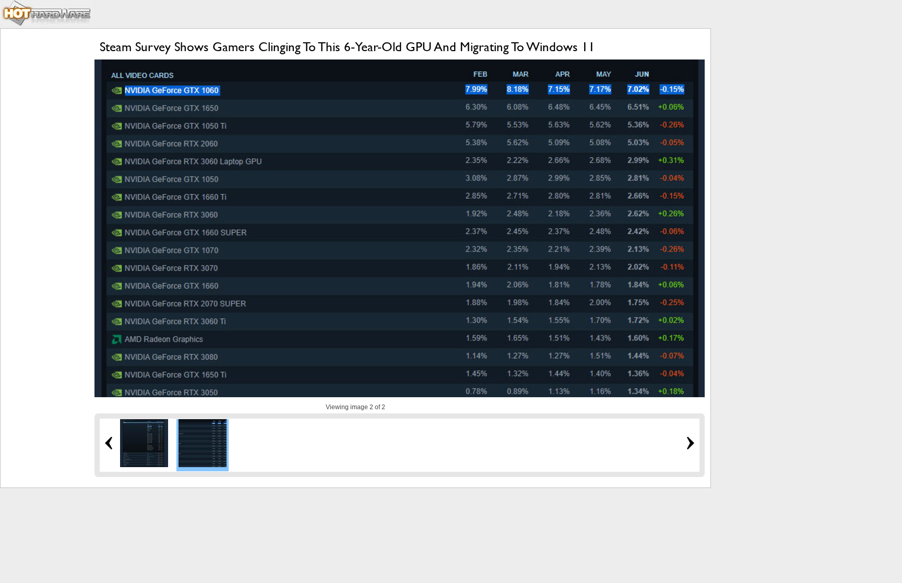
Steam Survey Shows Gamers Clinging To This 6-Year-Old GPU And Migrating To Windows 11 (347, 46)
